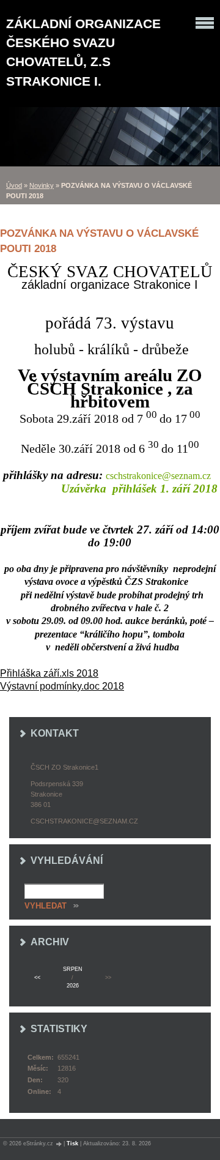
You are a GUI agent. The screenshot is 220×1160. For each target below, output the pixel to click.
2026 (73, 986)
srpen (72, 969)
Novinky (41, 185)
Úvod (14, 185)
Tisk (72, 1143)
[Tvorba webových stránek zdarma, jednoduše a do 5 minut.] (59, 1144)
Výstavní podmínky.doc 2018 (62, 686)
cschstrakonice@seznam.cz (84, 821)
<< (37, 978)
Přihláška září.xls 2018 (49, 673)
